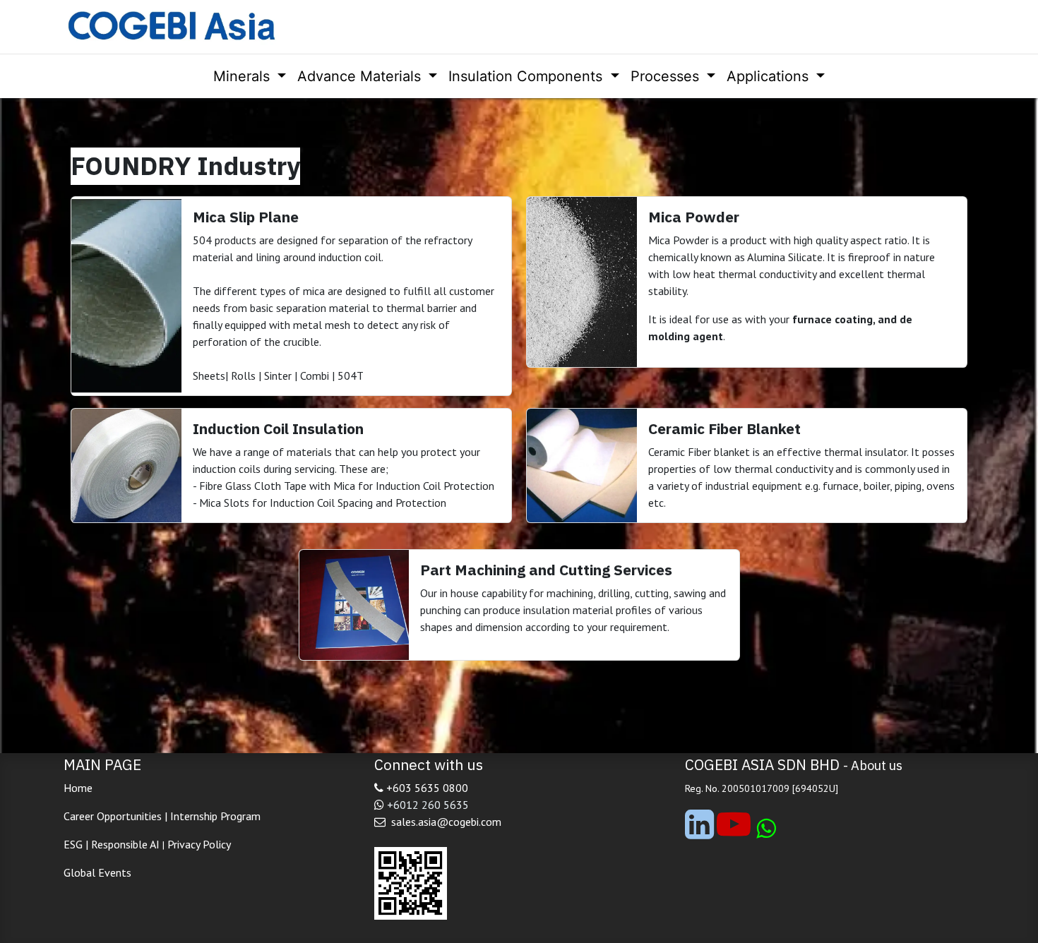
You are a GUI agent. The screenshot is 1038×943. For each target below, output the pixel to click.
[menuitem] (250, 76)
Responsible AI (125, 844)
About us (876, 765)
